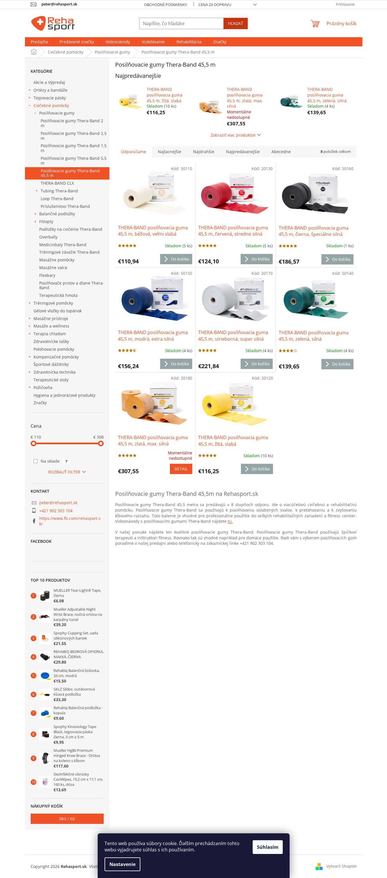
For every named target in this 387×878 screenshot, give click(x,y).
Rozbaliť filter (64, 472)
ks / (67, 818)
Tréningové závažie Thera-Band (69, 252)
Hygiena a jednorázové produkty (64, 395)
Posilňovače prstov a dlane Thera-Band (71, 285)
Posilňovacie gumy (56, 113)
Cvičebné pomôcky (51, 105)
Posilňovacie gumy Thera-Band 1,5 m (74, 148)
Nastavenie (122, 864)
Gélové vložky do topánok (58, 310)
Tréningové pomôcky (53, 303)
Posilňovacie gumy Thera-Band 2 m (72, 123)
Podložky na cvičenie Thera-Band (70, 229)
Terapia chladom (50, 333)
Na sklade (54, 461)
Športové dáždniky (51, 364)
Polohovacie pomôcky (54, 349)
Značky (40, 402)
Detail (181, 468)
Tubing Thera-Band (59, 191)
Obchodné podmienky (165, 4)
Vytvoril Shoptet (342, 866)
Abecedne (281, 151)
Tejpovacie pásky (50, 97)
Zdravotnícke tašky (51, 341)
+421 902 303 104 (55, 510)
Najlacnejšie (169, 151)
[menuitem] (39, 41)
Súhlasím (267, 847)
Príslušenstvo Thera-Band (65, 206)
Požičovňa (43, 387)
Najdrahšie (203, 151)
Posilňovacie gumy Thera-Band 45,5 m (70, 173)
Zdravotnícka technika (55, 372)
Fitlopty (46, 221)
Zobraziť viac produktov (233, 135)
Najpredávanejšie (243, 151)
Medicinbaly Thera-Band (63, 244)
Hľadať (235, 23)
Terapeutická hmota (58, 295)
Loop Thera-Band (57, 198)
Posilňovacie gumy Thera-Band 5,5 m (74, 160)
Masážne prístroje (51, 318)
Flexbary (47, 275)
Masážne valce (53, 267)
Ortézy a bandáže (50, 90)
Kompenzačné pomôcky (56, 357)
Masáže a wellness (51, 326)
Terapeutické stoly (51, 379)
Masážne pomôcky (56, 260)
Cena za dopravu (215, 4)
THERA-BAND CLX (57, 183)
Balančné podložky (57, 213)
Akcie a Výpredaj (49, 82)
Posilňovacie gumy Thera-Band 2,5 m (74, 136)
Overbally (48, 237)
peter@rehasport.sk (58, 502)
